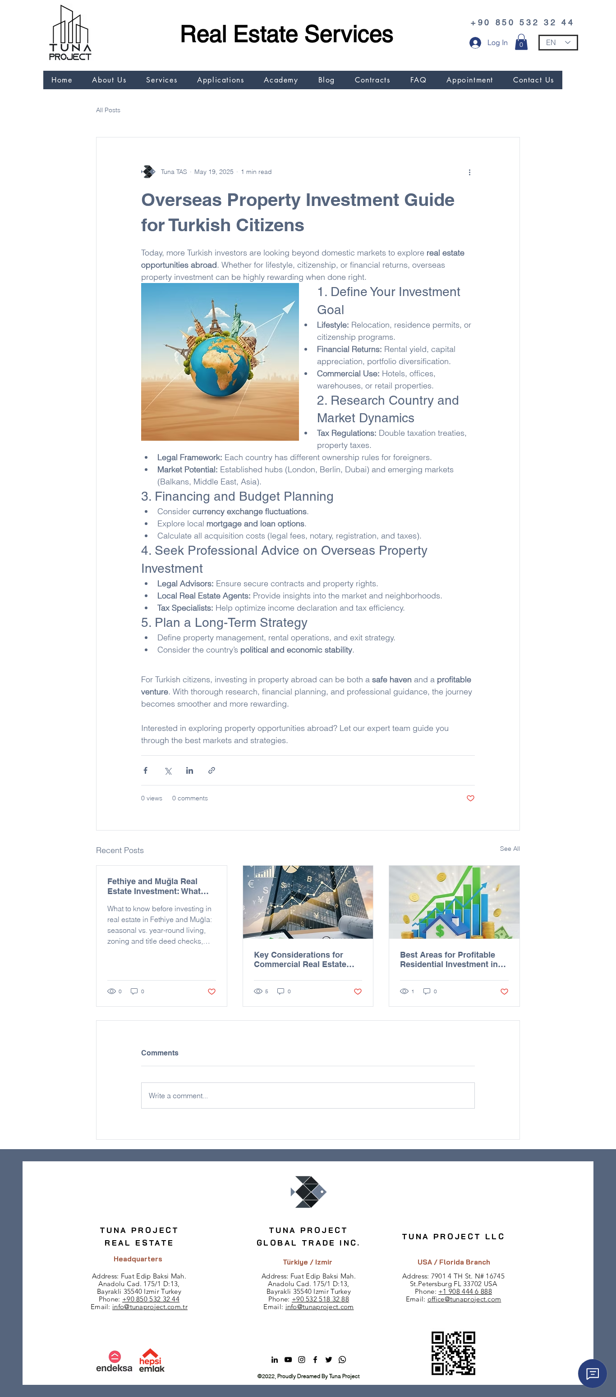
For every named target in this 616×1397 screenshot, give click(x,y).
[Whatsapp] (342, 1359)
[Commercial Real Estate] (308, 902)
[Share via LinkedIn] (189, 770)
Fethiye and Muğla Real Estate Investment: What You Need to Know (154, 886)
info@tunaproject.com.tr (150, 1306)
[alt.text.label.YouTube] (288, 1359)
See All (510, 849)
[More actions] (469, 171)
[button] (521, 42)
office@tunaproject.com (464, 1299)
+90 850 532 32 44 (150, 1299)
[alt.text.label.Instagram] (301, 1359)
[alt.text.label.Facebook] (315, 1359)
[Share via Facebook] (145, 770)
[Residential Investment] (454, 902)
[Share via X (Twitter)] (167, 770)
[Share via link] (211, 770)
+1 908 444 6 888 (465, 1291)
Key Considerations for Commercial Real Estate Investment (300, 959)
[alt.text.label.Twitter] (328, 1359)
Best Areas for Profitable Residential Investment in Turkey (449, 959)
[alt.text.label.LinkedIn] (274, 1359)
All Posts (108, 110)
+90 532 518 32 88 (320, 1299)
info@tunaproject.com (319, 1306)
